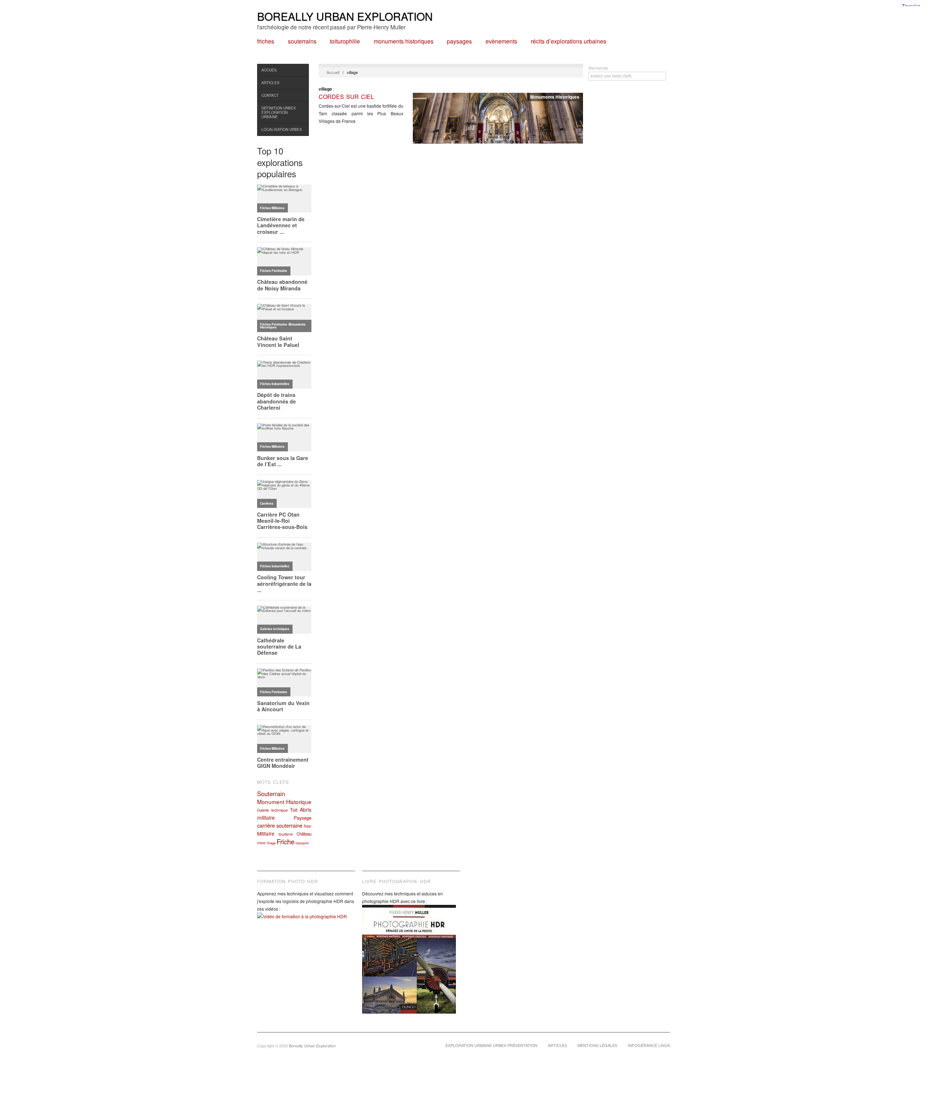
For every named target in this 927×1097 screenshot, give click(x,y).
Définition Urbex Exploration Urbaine (278, 112)
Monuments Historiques (403, 41)
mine (261, 842)
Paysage (302, 817)
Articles (270, 82)
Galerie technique (272, 810)
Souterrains (302, 41)
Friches (265, 41)
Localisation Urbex (281, 129)
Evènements (501, 41)
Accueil (269, 70)
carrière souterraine (279, 825)
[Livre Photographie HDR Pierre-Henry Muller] (411, 964)
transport (302, 842)
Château (304, 834)
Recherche (598, 68)
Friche (285, 841)
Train (307, 826)
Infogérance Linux (649, 1045)
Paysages (459, 41)
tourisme (285, 834)
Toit (294, 809)
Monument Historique (284, 802)
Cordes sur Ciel (346, 96)
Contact (269, 95)
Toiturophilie (345, 41)
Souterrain (271, 793)
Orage (271, 842)
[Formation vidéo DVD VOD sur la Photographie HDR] (306, 921)
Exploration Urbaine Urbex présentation (491, 1045)
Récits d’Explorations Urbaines (568, 41)
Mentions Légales (597, 1045)
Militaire (265, 833)
